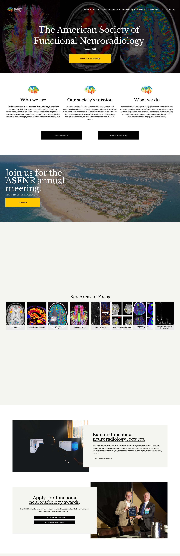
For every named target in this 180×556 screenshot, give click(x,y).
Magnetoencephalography (157, 114)
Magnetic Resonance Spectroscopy (135, 114)
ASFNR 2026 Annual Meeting (90, 58)
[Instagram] (174, 9)
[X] (162, 9)
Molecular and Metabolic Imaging (138, 117)
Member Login (153, 9)
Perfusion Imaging (166, 112)
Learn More (23, 202)
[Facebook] (166, 9)
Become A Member (61, 135)
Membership (141, 9)
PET (169, 114)
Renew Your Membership (118, 135)
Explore (101, 434)
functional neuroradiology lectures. (119, 437)
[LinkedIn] (170, 9)
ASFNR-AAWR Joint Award (54, 522)
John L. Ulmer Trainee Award (54, 517)
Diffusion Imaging (152, 112)
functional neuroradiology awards (54, 500)
